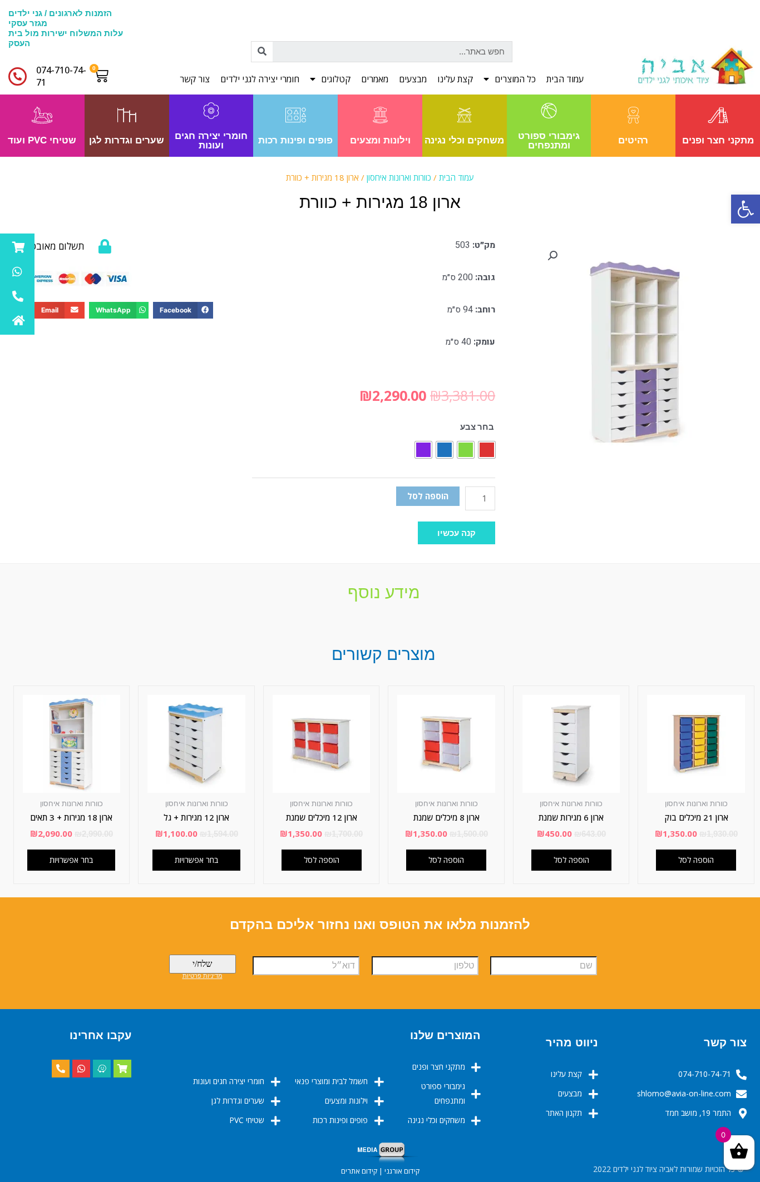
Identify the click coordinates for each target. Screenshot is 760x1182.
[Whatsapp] (81, 1068)
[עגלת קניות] (103, 75)
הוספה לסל (427, 495)
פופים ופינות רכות (295, 140)
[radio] (486, 449)
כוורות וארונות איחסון (399, 177)
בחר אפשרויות (71, 860)
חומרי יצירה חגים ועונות (211, 141)
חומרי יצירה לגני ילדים (259, 79)
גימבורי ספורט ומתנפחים (549, 141)
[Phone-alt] (61, 1068)
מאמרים (374, 79)
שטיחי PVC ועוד (42, 140)
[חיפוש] (262, 52)
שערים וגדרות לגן (126, 140)
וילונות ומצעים (380, 140)
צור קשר (195, 79)
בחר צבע (477, 426)
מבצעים (413, 79)
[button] (456, 533)
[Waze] (102, 1068)
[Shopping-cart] (122, 1068)
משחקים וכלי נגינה (464, 140)
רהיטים (633, 140)
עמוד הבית (565, 79)
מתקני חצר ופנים (718, 140)
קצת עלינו (455, 79)
